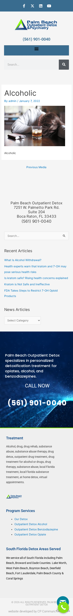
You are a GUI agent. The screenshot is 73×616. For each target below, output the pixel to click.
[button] (36, 48)
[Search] (64, 65)
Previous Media (36, 167)
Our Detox (21, 519)
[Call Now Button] (63, 607)
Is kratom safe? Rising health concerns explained (36, 278)
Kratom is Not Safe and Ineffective (27, 284)
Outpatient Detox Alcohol (30, 524)
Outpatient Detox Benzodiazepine (36, 529)
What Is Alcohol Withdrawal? (22, 260)
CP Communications (51, 611)
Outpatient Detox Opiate (30, 534)
